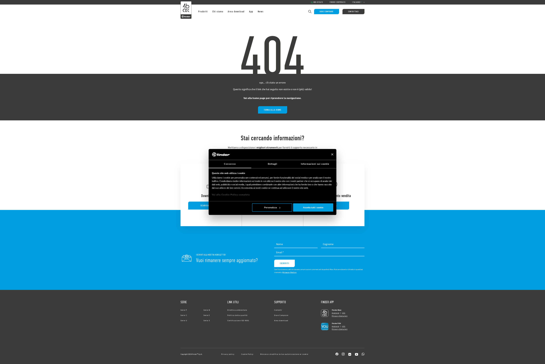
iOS (343, 313)
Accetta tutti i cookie (313, 207)
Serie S (207, 320)
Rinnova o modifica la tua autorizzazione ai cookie (284, 354)
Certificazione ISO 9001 (238, 320)
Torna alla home (272, 109)
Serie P (184, 310)
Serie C (184, 315)
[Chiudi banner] (332, 154)
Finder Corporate (338, 2)
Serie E (207, 315)
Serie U (184, 320)
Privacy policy (227, 354)
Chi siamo (217, 11)
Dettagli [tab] (272, 164)
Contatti (278, 310)
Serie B (207, 310)
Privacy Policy (289, 272)
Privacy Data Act (340, 316)
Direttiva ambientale (237, 310)
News (260, 11)
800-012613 (318, 2)
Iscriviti (284, 263)
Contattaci (353, 11)
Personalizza (270, 207)
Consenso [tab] (230, 164)
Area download (236, 11)
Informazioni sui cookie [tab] (315, 164)
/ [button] (357, 2)
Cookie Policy (247, 354)
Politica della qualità (237, 315)
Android (335, 313)
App (251, 11)
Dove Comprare (326, 11)
